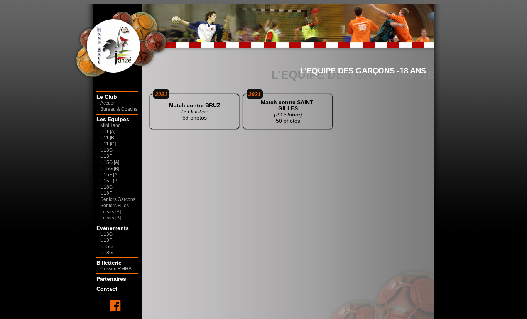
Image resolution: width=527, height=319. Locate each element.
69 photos (187, 107)
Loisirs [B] (110, 218)
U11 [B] (107, 137)
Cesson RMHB (116, 269)
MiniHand (110, 125)
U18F (106, 193)
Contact (106, 289)
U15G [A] (109, 162)
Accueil (108, 103)
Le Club (106, 97)
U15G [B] (109, 168)
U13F (106, 156)
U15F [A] (109, 174)
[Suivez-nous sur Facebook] (115, 305)
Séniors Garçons (117, 199)
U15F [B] (109, 181)
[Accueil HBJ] (106, 44)
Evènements (112, 228)
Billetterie (109, 263)
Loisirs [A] (110, 211)
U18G (106, 187)
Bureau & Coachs (118, 109)
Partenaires (111, 279)
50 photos (281, 109)
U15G (106, 246)
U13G (106, 150)
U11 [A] (107, 131)
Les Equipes (112, 119)
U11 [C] (108, 144)
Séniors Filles (114, 205)
